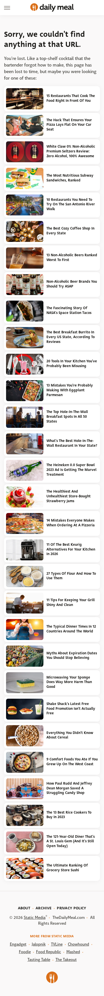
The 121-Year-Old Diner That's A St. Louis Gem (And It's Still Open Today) (70, 841)
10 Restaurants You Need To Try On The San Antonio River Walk (70, 204)
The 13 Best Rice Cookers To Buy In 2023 (68, 815)
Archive (43, 908)
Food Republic (48, 951)
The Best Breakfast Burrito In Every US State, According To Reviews (70, 337)
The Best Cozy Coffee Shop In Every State (70, 231)
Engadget (18, 944)
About (24, 908)
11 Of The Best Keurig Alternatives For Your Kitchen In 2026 (70, 549)
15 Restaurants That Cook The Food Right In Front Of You (70, 98)
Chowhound (78, 944)
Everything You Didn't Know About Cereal (69, 735)
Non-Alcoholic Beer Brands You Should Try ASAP (71, 284)
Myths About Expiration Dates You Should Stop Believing (71, 655)
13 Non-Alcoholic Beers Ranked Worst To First (71, 257)
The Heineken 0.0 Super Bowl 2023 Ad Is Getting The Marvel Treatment (71, 470)
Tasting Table (39, 959)
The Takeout (66, 959)
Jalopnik (39, 944)
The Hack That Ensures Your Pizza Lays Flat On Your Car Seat (69, 125)
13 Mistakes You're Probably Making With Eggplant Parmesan (69, 390)
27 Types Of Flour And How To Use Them (71, 576)
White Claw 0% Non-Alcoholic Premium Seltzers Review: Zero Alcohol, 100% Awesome (70, 151)
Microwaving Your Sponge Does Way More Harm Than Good (69, 682)
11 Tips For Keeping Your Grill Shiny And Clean (70, 602)
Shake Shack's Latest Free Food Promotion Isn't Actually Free (70, 708)
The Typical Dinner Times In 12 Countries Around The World (71, 629)
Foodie (25, 951)
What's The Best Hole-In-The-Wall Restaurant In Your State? (71, 443)
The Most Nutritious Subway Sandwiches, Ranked (69, 178)
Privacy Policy (71, 908)
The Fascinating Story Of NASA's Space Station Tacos (68, 310)
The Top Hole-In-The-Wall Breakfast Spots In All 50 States (67, 416)
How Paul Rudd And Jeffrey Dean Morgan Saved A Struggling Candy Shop (69, 788)
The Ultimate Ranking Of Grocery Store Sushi (67, 868)
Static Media (34, 917)
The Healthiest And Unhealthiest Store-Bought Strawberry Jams (68, 496)
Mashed (73, 951)
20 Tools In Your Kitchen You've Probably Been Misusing (71, 363)
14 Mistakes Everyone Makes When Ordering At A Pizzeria (70, 523)
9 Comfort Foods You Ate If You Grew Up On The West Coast (72, 761)
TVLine (57, 944)
